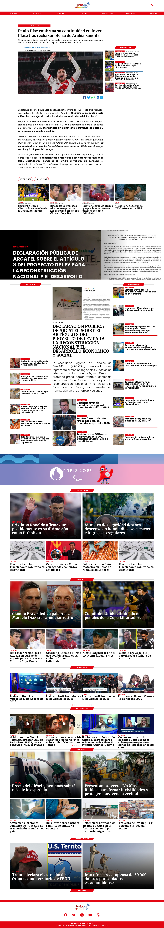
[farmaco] (118, 365)
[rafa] (109, 76)
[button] (25, 179)
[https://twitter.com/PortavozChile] (73, 916)
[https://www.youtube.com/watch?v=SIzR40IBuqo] (136, 683)
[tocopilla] (118, 439)
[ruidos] (118, 328)
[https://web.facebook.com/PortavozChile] (65, 916)
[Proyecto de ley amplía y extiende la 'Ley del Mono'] (118, 421)
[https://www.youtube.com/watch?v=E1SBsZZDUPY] (64, 724)
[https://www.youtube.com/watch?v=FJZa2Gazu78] (28, 724)
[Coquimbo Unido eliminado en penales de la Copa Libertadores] (109, 65)
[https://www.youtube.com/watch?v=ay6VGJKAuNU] (136, 724)
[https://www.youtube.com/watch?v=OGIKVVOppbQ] (28, 683)
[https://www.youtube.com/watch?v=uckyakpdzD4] (100, 683)
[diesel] (118, 310)
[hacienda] (15, 363)
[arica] (118, 384)
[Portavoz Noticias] (11, 6)
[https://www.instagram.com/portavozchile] (82, 916)
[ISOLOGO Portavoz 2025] (81, 8)
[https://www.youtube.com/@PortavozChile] (90, 916)
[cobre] (15, 424)
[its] (118, 347)
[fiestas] (15, 409)
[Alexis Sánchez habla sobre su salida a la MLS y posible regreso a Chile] (15, 378)
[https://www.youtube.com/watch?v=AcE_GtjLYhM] (64, 683)
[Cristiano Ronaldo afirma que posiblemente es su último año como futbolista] (109, 87)
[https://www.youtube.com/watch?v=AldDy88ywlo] (100, 724)
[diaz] (109, 55)
